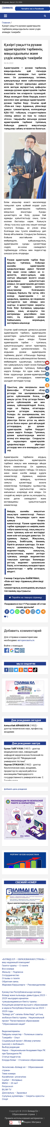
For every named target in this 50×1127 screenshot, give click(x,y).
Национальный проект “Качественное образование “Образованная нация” (23, 1020)
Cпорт (5, 1099)
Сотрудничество (10, 975)
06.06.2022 (8, 63)
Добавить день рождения (15, 789)
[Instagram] (11, 670)
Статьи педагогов (11, 1056)
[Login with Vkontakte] (17, 650)
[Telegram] (38, 611)
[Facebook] (7, 611)
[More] (43, 611)
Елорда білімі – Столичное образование (23, 1060)
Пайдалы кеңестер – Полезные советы (22, 1034)
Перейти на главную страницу (27, 597)
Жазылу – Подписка (12, 972)
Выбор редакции (10, 1047)
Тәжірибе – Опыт (11, 1037)
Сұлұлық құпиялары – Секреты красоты (23, 1096)
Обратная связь (10, 981)
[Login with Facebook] (6, 650)
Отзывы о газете (11, 978)
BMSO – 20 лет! (10, 1083)
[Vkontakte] (22, 611)
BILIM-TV (6, 1089)
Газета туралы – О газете (15, 965)
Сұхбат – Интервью (12, 1080)
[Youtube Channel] (30, 670)
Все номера (8, 968)
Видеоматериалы (11, 1031)
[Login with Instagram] (22, 650)
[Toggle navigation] (5, 16)
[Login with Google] (11, 650)
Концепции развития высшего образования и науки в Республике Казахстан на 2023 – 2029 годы (24, 1008)
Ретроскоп (7, 1086)
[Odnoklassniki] (27, 611)
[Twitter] (12, 611)
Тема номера (8, 1073)
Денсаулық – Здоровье (14, 1092)
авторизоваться (25, 640)
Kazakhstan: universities (14, 1076)
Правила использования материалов (24, 1118)
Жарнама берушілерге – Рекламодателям (23, 984)
